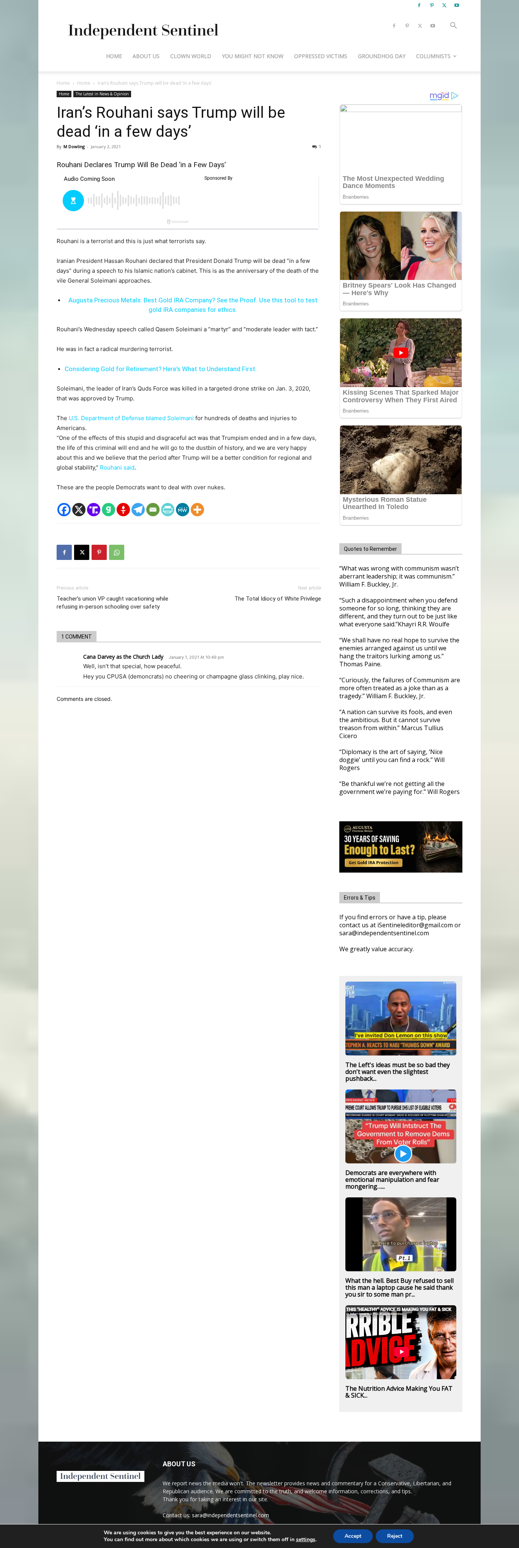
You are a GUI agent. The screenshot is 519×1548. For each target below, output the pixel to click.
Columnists (433, 56)
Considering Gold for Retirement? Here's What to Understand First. (161, 369)
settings (305, 1539)
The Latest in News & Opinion (102, 93)
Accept (353, 1536)
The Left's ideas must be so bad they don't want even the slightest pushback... (397, 1071)
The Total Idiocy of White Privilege (277, 598)
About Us (146, 56)
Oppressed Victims (320, 56)
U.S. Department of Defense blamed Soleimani (131, 418)
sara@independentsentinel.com (230, 1515)
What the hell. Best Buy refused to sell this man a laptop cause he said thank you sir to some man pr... (399, 1287)
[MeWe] (182, 509)
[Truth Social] (93, 509)
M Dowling (74, 146)
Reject (394, 1536)
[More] (197, 509)
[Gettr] (123, 509)
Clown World (190, 56)
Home (114, 56)
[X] (444, 5)
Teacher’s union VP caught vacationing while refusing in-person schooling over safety (112, 602)
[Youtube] (456, 5)
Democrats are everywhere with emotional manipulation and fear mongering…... (392, 1179)
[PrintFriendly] (167, 509)
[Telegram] (138, 509)
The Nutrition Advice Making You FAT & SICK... (399, 1392)
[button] (453, 26)
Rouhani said (117, 467)
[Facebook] (419, 5)
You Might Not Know (252, 56)
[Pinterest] (431, 5)
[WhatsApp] (116, 552)
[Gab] (108, 509)
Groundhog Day (381, 56)
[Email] (153, 509)
